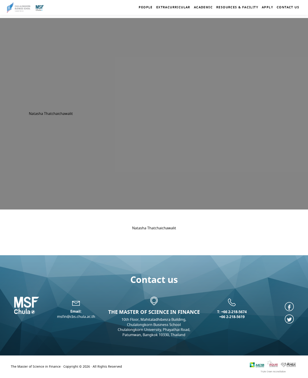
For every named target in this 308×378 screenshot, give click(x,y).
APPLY (267, 7)
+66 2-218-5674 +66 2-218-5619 (233, 314)
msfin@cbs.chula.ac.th (76, 316)
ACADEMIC (203, 7)
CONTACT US (288, 7)
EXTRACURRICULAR (173, 7)
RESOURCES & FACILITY (237, 7)
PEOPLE (145, 7)
